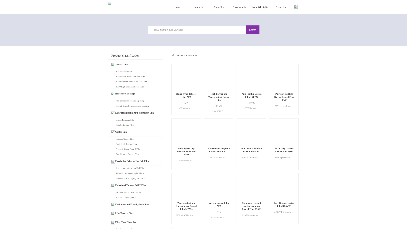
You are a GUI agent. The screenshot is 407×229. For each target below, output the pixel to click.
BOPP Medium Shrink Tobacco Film (131, 81)
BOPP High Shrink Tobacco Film (130, 87)
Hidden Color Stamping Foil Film (130, 178)
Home (177, 7)
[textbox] (199, 29)
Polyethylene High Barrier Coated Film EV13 (186, 151)
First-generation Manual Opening (130, 101)
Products (198, 7)
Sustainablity (239, 7)
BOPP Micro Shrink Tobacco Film (130, 76)
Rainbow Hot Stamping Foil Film (130, 173)
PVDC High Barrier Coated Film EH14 (284, 150)
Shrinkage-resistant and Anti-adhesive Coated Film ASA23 (251, 206)
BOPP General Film (124, 71)
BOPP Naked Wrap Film (126, 197)
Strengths (219, 7)
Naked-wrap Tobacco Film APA (186, 95)
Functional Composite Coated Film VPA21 (219, 150)
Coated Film (191, 55)
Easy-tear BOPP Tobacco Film (128, 192)
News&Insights (260, 7)
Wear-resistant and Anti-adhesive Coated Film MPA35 (186, 206)
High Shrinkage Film (125, 125)
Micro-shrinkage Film (125, 120)
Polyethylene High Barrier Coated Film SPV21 (284, 97)
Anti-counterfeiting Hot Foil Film (130, 168)
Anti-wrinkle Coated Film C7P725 (252, 95)
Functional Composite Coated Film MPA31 (251, 150)
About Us (281, 7)
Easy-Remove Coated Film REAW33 (284, 204)
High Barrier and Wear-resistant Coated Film (219, 97)
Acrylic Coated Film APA (219, 204)
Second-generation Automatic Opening (132, 106)
